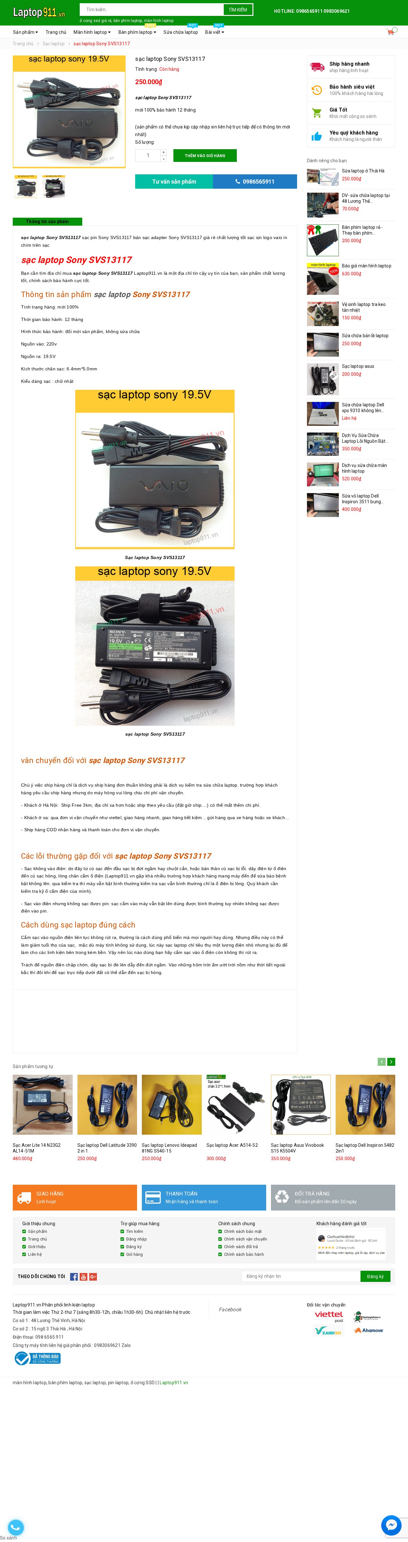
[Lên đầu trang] (396, 1510)
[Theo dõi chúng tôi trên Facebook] (74, 1276)
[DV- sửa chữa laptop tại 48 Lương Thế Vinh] (323, 205)
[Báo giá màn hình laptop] (323, 279)
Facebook (230, 1309)
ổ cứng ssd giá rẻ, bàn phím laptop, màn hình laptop (126, 20)
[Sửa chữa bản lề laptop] (323, 345)
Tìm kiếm (238, 9)
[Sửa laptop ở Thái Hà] (323, 177)
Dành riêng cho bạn (327, 160)
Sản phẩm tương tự (33, 1066)
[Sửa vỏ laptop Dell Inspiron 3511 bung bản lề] (323, 505)
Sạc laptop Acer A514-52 (232, 1145)
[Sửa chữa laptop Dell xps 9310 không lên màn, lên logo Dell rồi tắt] (323, 414)
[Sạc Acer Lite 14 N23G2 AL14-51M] (43, 1105)
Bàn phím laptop (137, 30)
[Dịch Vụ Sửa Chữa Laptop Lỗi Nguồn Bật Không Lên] (323, 444)
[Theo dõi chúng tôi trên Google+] (93, 1276)
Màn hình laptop (91, 32)
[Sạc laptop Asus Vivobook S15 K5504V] (301, 1105)
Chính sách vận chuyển (245, 1239)
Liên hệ (35, 1254)
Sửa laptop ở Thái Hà (363, 170)
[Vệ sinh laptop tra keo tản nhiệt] (323, 314)
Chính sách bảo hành (244, 1254)
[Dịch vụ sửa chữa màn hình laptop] (323, 474)
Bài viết (213, 30)
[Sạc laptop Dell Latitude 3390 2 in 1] (107, 1105)
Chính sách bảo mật (243, 1231)
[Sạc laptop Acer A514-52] (236, 1105)
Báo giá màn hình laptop (366, 265)
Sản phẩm (24, 32)
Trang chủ (56, 32)
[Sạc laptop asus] (323, 379)
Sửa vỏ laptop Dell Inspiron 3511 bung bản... (361, 501)
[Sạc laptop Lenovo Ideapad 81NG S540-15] (172, 1105)
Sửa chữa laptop (181, 30)
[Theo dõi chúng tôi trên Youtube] (84, 1276)
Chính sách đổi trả (241, 1246)
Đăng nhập (136, 1239)
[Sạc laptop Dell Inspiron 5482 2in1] (366, 1105)
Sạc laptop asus (358, 366)
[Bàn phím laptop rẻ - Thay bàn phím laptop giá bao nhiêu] (323, 240)
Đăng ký (134, 1246)
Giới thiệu (37, 1246)
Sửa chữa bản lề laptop (365, 335)
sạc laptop (112, 294)
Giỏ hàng (134, 1254)
